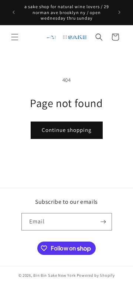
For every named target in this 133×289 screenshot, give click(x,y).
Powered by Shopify (96, 275)
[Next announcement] (119, 12)
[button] (15, 37)
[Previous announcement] (14, 12)
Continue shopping (67, 129)
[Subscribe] (103, 221)
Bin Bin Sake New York (54, 275)
